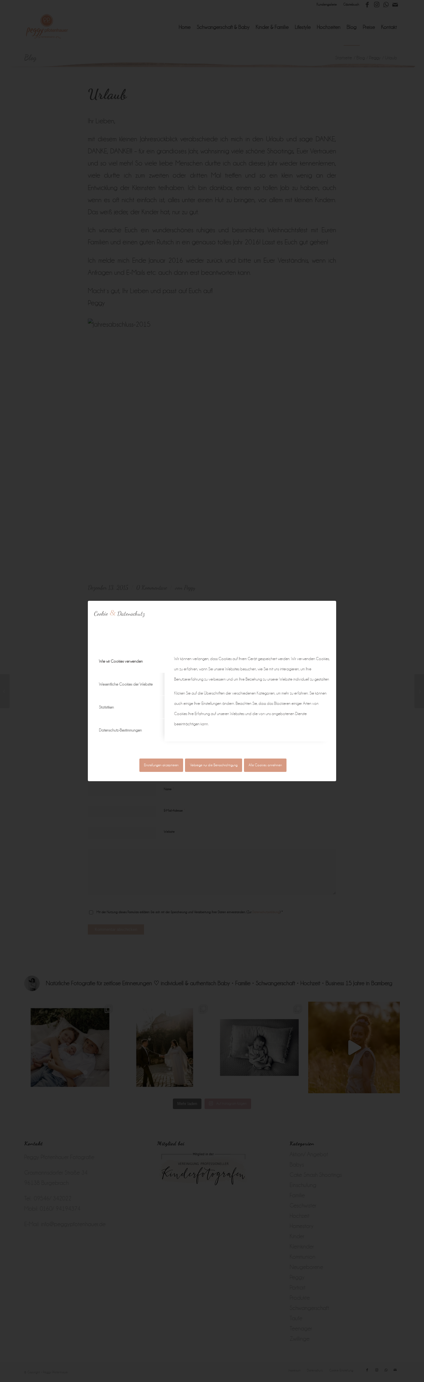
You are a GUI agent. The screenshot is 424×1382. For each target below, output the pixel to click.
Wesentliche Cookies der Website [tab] (126, 684)
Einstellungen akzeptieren (161, 765)
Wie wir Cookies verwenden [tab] (121, 661)
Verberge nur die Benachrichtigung (213, 765)
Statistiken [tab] (106, 707)
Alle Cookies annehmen (265, 765)
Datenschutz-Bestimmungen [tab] (120, 730)
